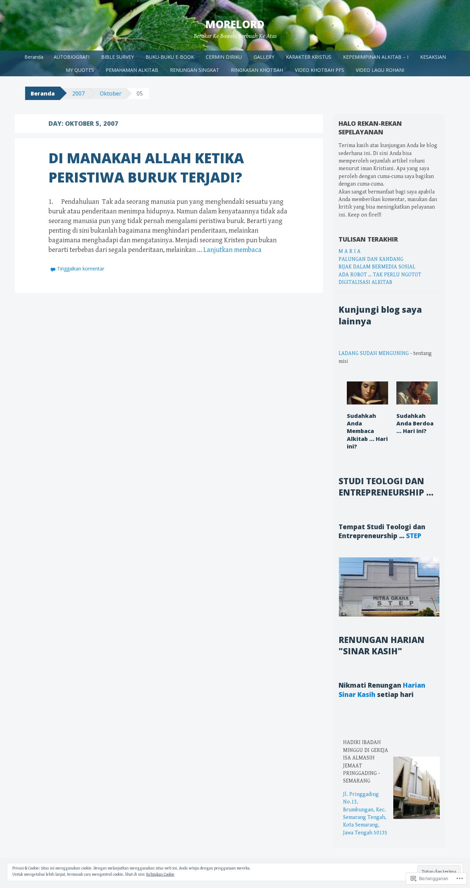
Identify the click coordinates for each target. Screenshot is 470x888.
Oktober (110, 93)
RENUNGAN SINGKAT (194, 70)
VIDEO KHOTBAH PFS (319, 70)
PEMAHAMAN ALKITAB (132, 70)
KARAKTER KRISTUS (308, 57)
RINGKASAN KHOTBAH (257, 70)
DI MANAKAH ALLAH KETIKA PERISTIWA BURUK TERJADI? (146, 167)
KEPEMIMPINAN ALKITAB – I (375, 57)
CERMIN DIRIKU (224, 57)
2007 (78, 93)
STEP (413, 535)
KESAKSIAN (433, 57)
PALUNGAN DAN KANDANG (371, 259)
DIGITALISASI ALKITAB (365, 282)
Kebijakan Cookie (160, 874)
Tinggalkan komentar (80, 268)
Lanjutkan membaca (232, 250)
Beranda (33, 57)
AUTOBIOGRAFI (71, 57)
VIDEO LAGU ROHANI (380, 70)
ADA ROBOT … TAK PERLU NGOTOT (380, 274)
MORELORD (235, 24)
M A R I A (350, 251)
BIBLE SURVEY (117, 57)
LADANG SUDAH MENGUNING (374, 353)
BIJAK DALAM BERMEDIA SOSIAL (377, 267)
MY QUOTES (80, 70)
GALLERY (264, 57)
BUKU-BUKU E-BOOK (170, 57)
